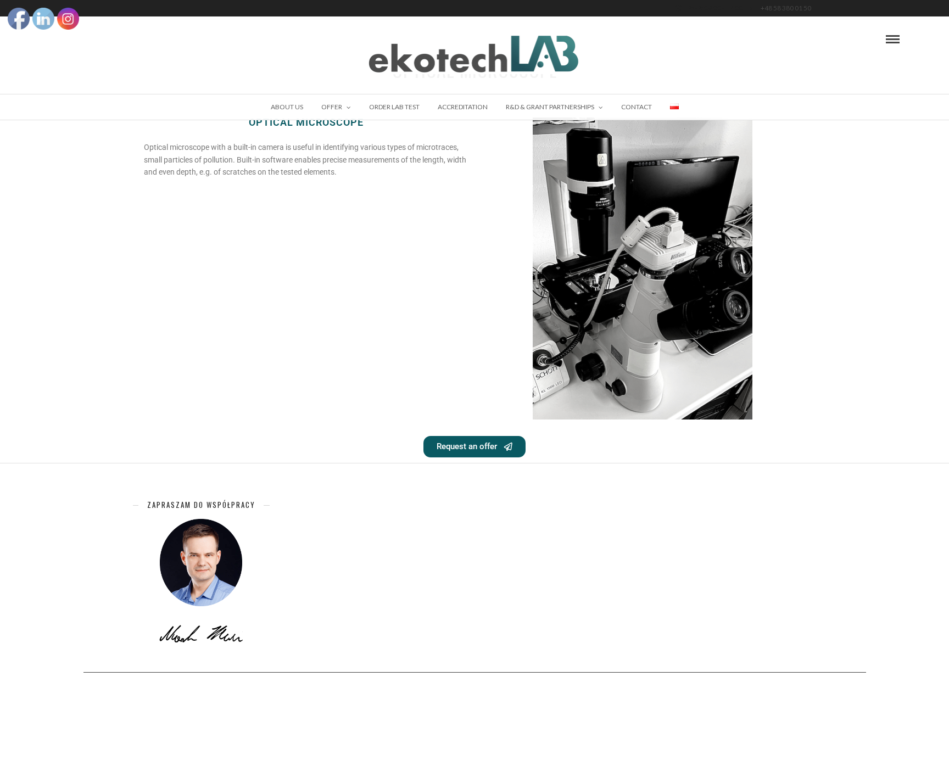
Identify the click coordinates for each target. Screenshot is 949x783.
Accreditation (463, 107)
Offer (331, 107)
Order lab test (394, 107)
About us (287, 107)
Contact (636, 107)
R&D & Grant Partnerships (550, 107)
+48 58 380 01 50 (786, 8)
